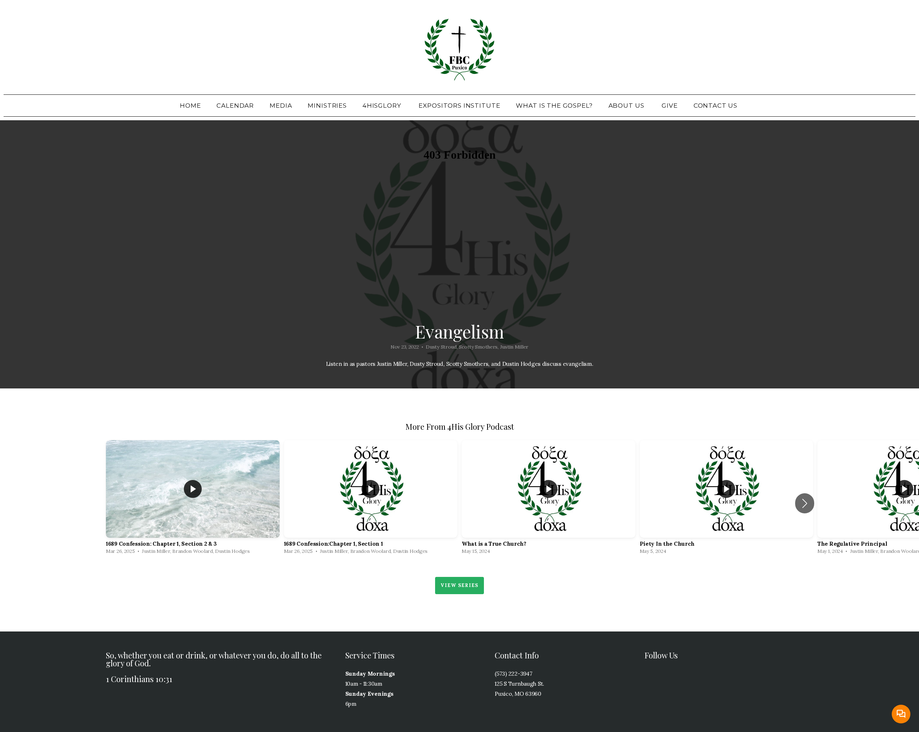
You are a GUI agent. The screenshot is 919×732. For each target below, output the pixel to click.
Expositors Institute (459, 105)
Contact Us (716, 105)
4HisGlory (383, 105)
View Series (459, 585)
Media (281, 105)
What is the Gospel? (554, 105)
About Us (627, 105)
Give (669, 105)
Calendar (235, 105)
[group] (193, 499)
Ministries (327, 105)
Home (190, 105)
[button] (805, 503)
